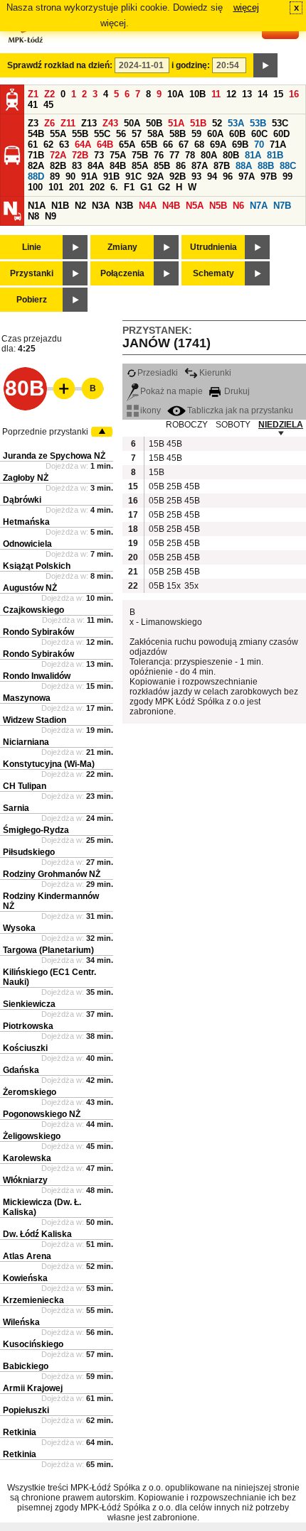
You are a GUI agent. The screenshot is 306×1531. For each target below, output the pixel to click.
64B (105, 144)
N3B (124, 205)
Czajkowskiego (33, 610)
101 (55, 187)
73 (99, 155)
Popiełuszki (26, 1410)
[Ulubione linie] (59, 388)
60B (237, 134)
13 (247, 94)
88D (36, 176)
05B (156, 486)
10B (197, 94)
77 (174, 155)
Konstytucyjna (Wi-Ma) (49, 764)
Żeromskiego (29, 1092)
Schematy (213, 273)
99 (287, 176)
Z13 (89, 123)
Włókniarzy (25, 1180)
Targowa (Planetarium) (48, 950)
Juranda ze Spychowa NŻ (54, 456)
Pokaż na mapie (171, 391)
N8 (33, 216)
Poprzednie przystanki (45, 432)
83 (77, 165)
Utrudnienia (213, 247)
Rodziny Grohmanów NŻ (51, 874)
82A (36, 165)
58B (177, 134)
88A (244, 165)
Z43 (110, 123)
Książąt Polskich (36, 566)
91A (89, 176)
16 (294, 94)
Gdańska (21, 1070)
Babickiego (25, 1366)
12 (231, 94)
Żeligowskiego (31, 1136)
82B (58, 165)
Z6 (49, 123)
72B (80, 155)
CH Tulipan (24, 786)
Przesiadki (157, 373)
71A (278, 144)
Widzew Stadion (34, 720)
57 (137, 134)
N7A (259, 205)
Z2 (49, 94)
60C (259, 134)
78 (190, 155)
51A (176, 123)
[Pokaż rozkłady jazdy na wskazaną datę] (265, 65)
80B (231, 155)
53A (236, 123)
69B (240, 144)
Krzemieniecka (33, 1300)
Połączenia (122, 273)
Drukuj (236, 391)
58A (155, 134)
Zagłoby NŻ (25, 478)
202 (97, 187)
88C (288, 165)
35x (191, 586)
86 (181, 165)
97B (268, 176)
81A (253, 155)
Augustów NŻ (30, 588)
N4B (171, 205)
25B (174, 486)
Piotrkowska (28, 1026)
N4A (148, 205)
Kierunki (215, 373)
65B (149, 144)
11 (216, 94)
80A (209, 155)
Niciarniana (26, 742)
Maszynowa (27, 698)
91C (133, 176)
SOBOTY (233, 425)
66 (168, 144)
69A (218, 144)
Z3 (33, 123)
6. (114, 187)
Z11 (67, 123)
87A (199, 165)
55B (80, 134)
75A (118, 155)
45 (48, 104)
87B (221, 165)
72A (58, 155)
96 (228, 176)
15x (174, 586)
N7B (282, 205)
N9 (50, 216)
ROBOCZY (187, 425)
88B (266, 165)
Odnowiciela (27, 544)
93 (196, 176)
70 (259, 144)
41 (33, 104)
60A (215, 134)
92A (155, 176)
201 (76, 187)
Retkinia (19, 1432)
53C (280, 123)
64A (83, 144)
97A (246, 176)
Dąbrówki (22, 500)
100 (35, 187)
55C (102, 134)
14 (263, 94)
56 (121, 134)
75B (140, 155)
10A (175, 94)
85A (140, 165)
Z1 (33, 94)
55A (58, 134)
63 (64, 144)
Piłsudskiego (29, 852)
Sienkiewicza (29, 1004)
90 (70, 176)
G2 (164, 187)
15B (156, 444)
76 (159, 155)
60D (281, 134)
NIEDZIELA (280, 425)
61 (33, 144)
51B (198, 123)
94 (212, 176)
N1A (37, 205)
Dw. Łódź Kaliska (37, 1234)
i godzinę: (191, 65)
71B (36, 155)
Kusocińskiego (33, 1344)
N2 (80, 205)
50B (154, 123)
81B (275, 155)
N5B (218, 205)
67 (184, 144)
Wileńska (21, 1322)
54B (36, 134)
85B (162, 165)
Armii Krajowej (33, 1388)
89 (55, 176)
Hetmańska (26, 522)
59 (196, 134)
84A (96, 165)
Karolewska (27, 1158)
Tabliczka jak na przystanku (240, 410)
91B (111, 176)
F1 (129, 187)
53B (258, 123)
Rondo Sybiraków (38, 632)
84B (118, 165)
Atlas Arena (27, 1256)
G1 (146, 187)
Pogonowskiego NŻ (41, 1114)
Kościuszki (25, 1048)
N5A (195, 205)
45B (174, 444)
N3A (101, 205)
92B (177, 176)
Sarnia (16, 808)
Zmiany (122, 247)
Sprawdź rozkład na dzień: (59, 65)
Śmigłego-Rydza (36, 830)
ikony (150, 410)
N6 (238, 205)
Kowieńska (25, 1278)
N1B (60, 205)
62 (48, 144)
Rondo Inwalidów (36, 676)
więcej (246, 7)
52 (217, 123)
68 (199, 144)
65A (127, 144)
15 (278, 94)
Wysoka (19, 928)
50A (132, 123)
